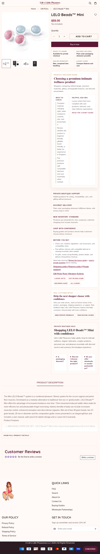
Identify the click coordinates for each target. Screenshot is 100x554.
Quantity (54, 31)
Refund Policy (8, 527)
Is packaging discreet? (60, 359)
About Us (56, 497)
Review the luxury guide (78, 260)
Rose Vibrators (69, 274)
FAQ (54, 489)
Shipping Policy (8, 532)
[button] (95, 3)
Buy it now (74, 44)
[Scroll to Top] (95, 540)
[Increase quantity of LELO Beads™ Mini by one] (64, 36)
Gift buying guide (76, 278)
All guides (75, 283)
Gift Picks (44, 9)
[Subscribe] (95, 529)
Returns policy (75, 267)
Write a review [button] (87, 457)
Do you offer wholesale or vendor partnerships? (88, 362)
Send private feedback (64, 315)
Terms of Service (9, 536)
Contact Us (56, 501)
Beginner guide (61, 283)
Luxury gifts (60, 278)
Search (55, 493)
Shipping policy (60, 267)
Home (33, 9)
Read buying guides (86, 315)
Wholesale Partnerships (62, 510)
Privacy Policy (8, 523)
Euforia (80, 274)
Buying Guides (58, 505)
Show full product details (16, 435)
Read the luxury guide (82, 113)
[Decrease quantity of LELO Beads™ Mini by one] (54, 36)
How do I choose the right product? (74, 360)
